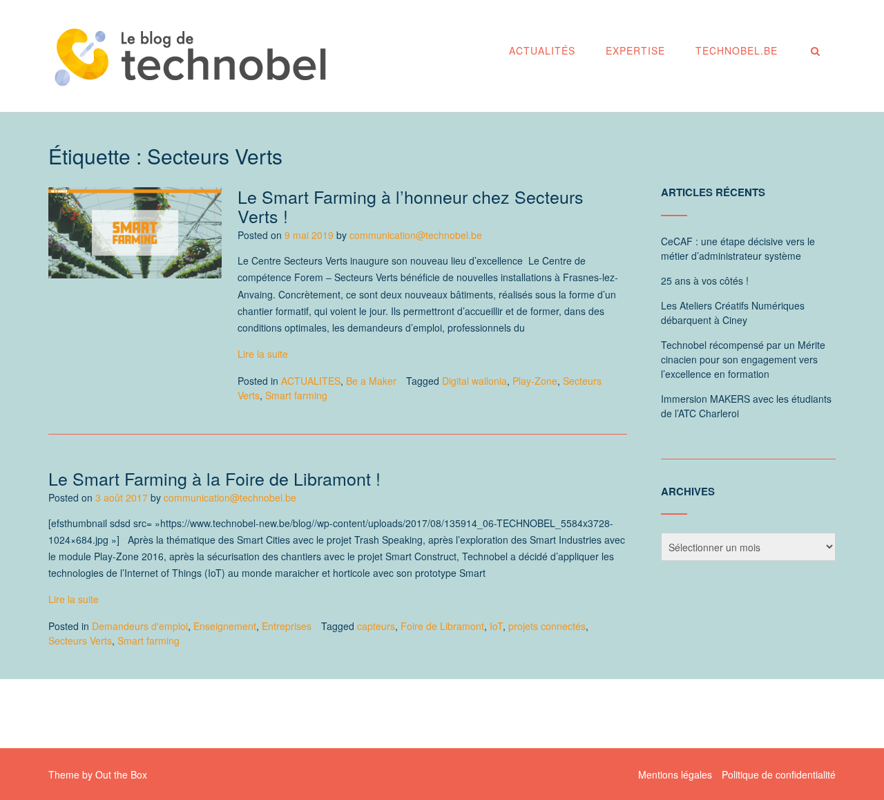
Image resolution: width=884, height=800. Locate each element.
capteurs (376, 626)
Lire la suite (263, 354)
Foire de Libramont (442, 626)
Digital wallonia (474, 381)
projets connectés (547, 626)
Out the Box (121, 774)
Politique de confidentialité (779, 774)
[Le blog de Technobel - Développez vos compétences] (190, 57)
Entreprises (286, 626)
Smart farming (296, 395)
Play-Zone (534, 381)
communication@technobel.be (415, 235)
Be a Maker (371, 381)
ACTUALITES (310, 381)
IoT (496, 626)
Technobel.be (736, 50)
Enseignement (224, 626)
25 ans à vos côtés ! (705, 280)
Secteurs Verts (80, 640)
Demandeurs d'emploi (140, 626)
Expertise (635, 50)
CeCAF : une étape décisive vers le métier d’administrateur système (738, 248)
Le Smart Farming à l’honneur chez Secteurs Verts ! (411, 206)
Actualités (542, 50)
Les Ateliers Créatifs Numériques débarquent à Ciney (733, 312)
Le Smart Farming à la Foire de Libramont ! (214, 478)
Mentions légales (675, 774)
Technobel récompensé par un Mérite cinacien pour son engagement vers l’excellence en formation (743, 359)
